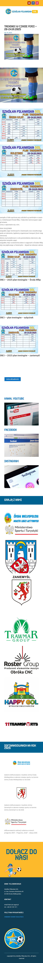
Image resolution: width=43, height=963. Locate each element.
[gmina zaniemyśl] (21, 798)
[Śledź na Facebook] (33, 3)
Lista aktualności (12, 379)
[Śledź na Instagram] (37, 3)
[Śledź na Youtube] (29, 3)
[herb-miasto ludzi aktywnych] (21, 764)
